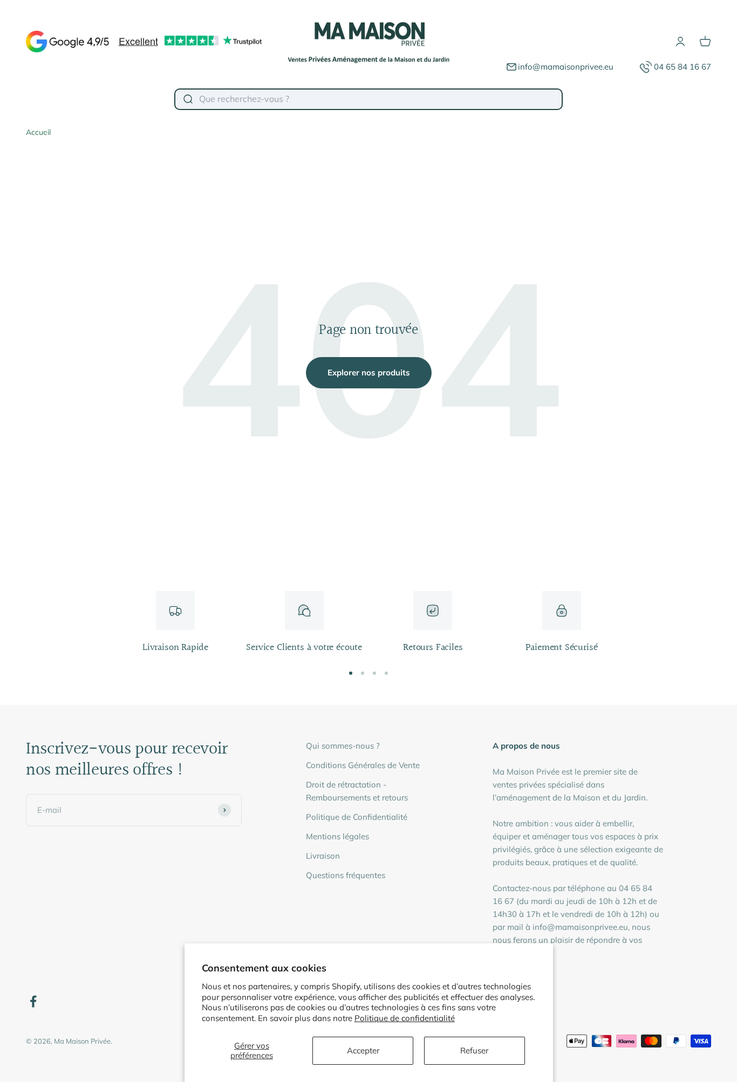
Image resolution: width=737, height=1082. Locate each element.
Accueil (38, 132)
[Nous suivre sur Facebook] (33, 1001)
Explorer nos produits (368, 372)
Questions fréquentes (345, 875)
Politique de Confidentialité (356, 817)
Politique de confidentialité (404, 1018)
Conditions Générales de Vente (363, 765)
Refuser (474, 1050)
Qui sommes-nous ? (343, 746)
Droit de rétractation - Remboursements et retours (357, 791)
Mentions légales (337, 836)
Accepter (363, 1050)
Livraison (323, 856)
